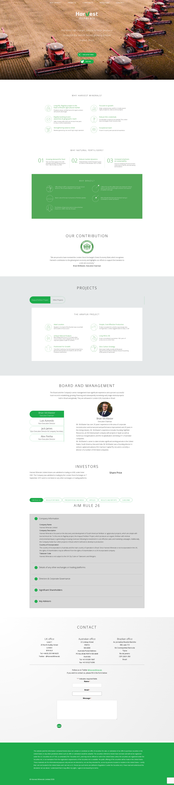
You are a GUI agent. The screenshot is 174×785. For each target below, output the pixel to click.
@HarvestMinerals (95, 670)
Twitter (88, 61)
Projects (72, 2)
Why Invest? (55, 2)
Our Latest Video (88, 54)
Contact (120, 2)
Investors (104, 2)
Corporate (88, 2)
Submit (59, 726)
